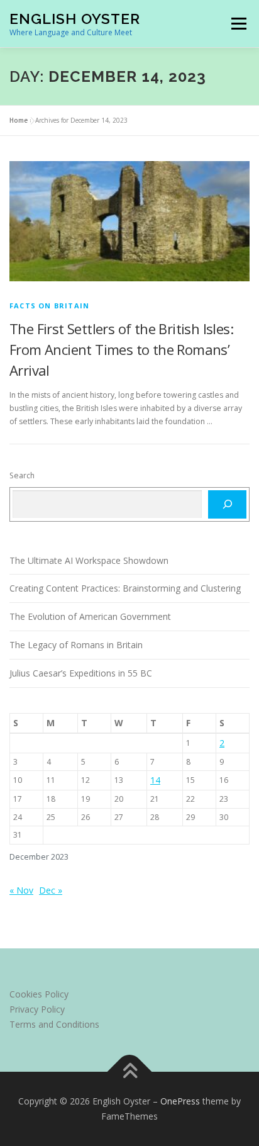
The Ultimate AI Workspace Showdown (88, 560)
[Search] (227, 504)
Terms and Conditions (54, 1024)
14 (155, 780)
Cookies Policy (39, 994)
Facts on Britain (49, 305)
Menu (238, 23)
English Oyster (74, 18)
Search (22, 475)
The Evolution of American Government (90, 616)
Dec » (50, 890)
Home (18, 120)
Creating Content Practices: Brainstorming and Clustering (125, 588)
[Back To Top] (129, 1072)
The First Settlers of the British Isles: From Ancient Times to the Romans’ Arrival (121, 349)
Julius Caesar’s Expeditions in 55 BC (80, 673)
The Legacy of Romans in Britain (76, 645)
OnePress (180, 1101)
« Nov (21, 890)
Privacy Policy (37, 1009)
